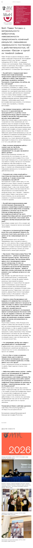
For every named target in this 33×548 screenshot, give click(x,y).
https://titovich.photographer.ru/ (15, 408)
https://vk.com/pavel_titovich (13, 409)
